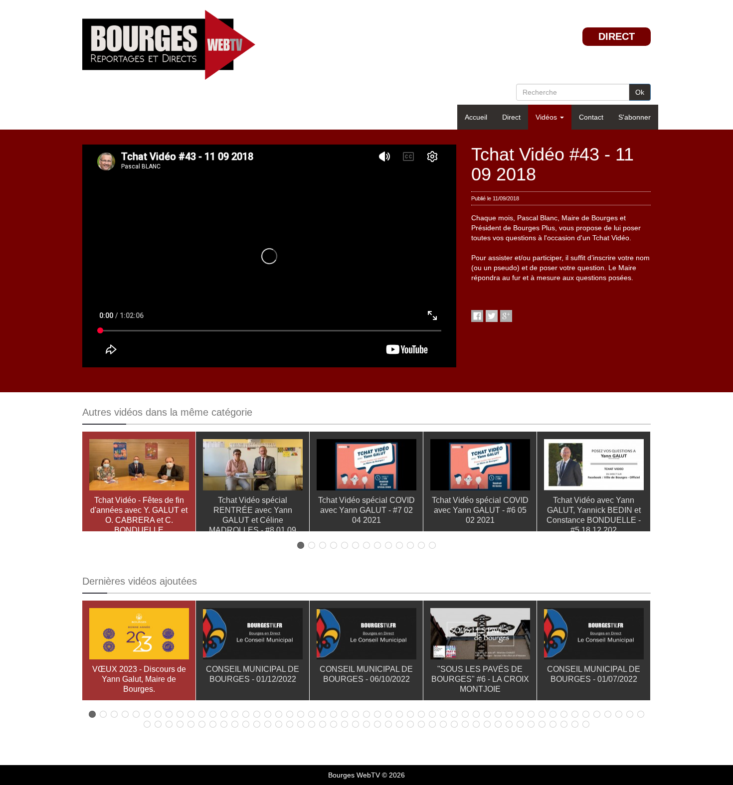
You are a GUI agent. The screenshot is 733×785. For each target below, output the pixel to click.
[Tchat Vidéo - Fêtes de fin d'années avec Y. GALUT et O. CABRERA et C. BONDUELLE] (139, 467)
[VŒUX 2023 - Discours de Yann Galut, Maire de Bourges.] (139, 635)
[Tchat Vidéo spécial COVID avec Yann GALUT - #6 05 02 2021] (480, 467)
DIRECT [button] (616, 36)
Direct (511, 117)
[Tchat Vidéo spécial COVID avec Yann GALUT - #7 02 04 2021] (366, 467)
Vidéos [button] (547, 117)
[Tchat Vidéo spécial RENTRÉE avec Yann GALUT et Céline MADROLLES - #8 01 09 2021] (253, 467)
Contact (591, 117)
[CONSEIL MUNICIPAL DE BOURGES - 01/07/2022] (594, 635)
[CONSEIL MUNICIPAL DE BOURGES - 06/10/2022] (366, 635)
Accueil (476, 117)
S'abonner (634, 117)
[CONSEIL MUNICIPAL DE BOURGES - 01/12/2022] (253, 635)
